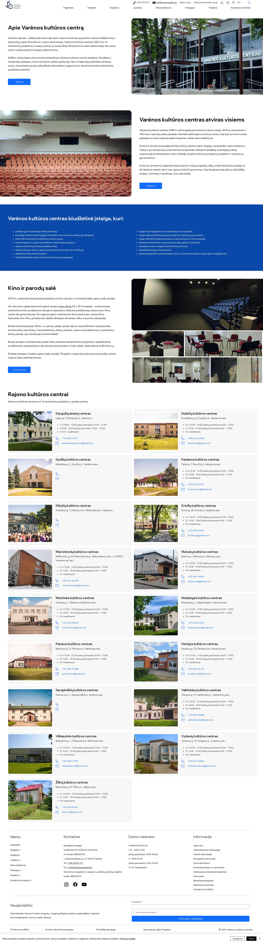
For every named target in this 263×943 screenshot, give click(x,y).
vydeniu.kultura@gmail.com (202, 765)
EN (239, 2)
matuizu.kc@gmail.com (199, 581)
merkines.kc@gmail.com (74, 627)
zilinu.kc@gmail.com (72, 812)
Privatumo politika (19, 929)
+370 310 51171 (143, 2)
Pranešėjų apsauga (105, 929)
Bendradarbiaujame (203, 880)
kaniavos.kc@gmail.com (200, 489)
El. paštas (137, 902)
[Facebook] (75, 884)
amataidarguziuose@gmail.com (78, 443)
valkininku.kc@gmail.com (200, 719)
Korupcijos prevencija (204, 858)
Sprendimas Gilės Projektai (157, 929)
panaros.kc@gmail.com (74, 673)
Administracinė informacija (206, 2)
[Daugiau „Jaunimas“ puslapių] (20, 860)
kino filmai (66, 306)
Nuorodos (198, 876)
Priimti (251, 938)
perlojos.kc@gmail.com (199, 673)
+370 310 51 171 (75, 863)
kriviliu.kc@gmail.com (198, 535)
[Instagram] (66, 884)
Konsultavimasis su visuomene (208, 867)
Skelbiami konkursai (203, 885)
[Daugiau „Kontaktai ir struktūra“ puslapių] (31, 880)
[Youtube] (84, 884)
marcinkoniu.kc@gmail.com (75, 585)
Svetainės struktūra (203, 889)
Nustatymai (237, 938)
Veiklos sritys (185, 2)
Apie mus (198, 845)
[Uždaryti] (259, 938)
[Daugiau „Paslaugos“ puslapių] (21, 870)
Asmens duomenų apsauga (59, 929)
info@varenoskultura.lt (167, 2)
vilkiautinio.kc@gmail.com (75, 765)
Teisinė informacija (202, 854)
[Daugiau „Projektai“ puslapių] (20, 875)
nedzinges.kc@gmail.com (200, 627)
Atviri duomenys (201, 863)
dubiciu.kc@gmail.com (199, 443)
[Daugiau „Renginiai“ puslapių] (20, 850)
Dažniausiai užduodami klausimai (209, 871)
